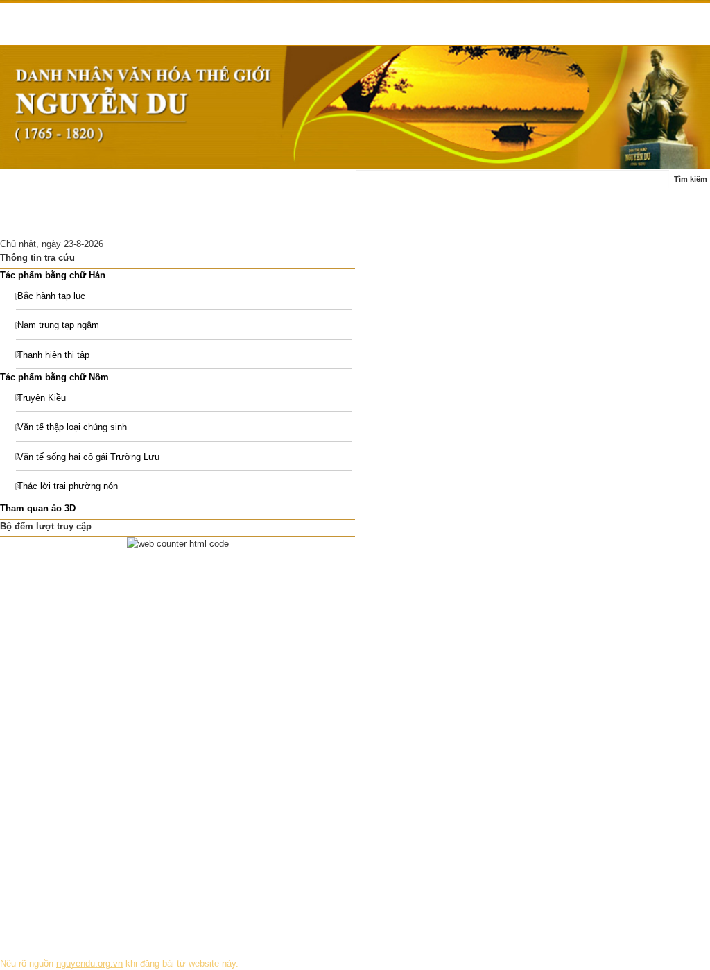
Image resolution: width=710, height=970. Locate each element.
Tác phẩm (277, 186)
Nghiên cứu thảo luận (134, 220)
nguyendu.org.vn (89, 963)
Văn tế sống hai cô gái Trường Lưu (88, 457)
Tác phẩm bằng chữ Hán (52, 275)
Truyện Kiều (41, 398)
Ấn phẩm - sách (41, 220)
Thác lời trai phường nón (67, 486)
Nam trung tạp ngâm (58, 325)
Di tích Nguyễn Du (231, 220)
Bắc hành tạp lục (51, 296)
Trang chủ (29, 186)
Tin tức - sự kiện (101, 186)
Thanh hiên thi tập (53, 355)
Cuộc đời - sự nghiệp (196, 186)
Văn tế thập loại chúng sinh (72, 427)
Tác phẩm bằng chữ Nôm (54, 377)
